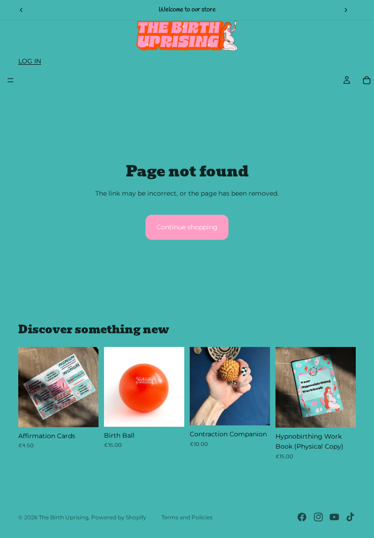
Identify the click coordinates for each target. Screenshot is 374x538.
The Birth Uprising (63, 517)
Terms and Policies (187, 517)
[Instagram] (318, 517)
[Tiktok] (350, 517)
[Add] (84, 413)
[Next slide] (346, 10)
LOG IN (29, 61)
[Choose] (170, 412)
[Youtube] (334, 517)
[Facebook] (301, 517)
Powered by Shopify (118, 517)
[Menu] (10, 80)
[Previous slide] (21, 10)
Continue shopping (187, 227)
